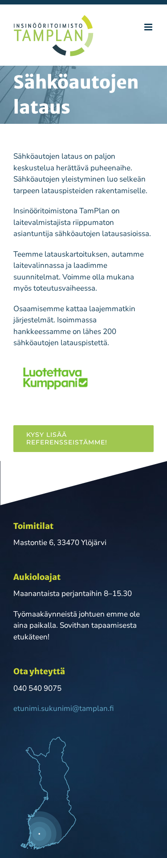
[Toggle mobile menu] (149, 27)
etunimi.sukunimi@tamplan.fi (63, 708)
